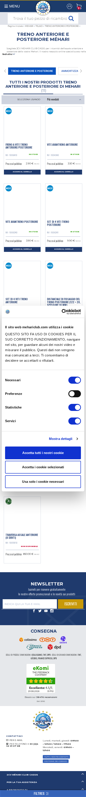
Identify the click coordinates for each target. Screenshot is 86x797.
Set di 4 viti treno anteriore (17, 300)
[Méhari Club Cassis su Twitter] (40, 611)
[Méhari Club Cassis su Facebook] (34, 611)
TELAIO (39, 26)
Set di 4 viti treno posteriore (58, 223)
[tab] (43, 775)
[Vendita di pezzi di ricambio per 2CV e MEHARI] (43, 6)
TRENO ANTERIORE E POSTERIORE (62, 26)
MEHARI (29, 26)
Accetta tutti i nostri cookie (43, 453)
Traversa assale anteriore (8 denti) (22, 536)
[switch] (74, 393)
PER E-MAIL (16, 740)
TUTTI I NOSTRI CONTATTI (56, 757)
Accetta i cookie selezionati (43, 467)
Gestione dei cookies (55, 761)
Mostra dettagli (61, 439)
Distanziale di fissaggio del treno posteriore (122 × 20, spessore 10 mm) (63, 302)
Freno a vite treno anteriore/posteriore (19, 145)
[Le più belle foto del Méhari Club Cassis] (51, 611)
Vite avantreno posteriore (22, 222)
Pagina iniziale (15, 26)
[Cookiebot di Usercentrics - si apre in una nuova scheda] (62, 312)
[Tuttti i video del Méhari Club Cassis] (46, 611)
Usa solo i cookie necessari (43, 481)
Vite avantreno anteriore (62, 144)
